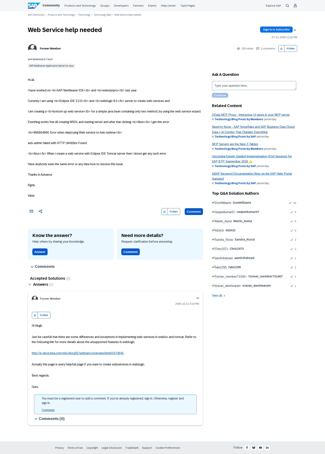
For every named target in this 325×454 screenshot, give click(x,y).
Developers (121, 5)
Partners (138, 5)
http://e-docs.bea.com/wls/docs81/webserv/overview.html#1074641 (78, 353)
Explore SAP (273, 5)
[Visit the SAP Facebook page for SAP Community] (246, 447)
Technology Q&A (102, 15)
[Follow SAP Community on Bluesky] (253, 447)
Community (51, 5)
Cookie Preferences (168, 447)
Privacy (59, 447)
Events (152, 5)
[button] (281, 48)
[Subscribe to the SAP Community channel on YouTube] (260, 447)
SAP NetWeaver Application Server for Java (51, 66)
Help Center (168, 5)
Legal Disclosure (112, 447)
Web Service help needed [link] (127, 15)
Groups (104, 5)
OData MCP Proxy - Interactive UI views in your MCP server (251, 114)
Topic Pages (187, 5)
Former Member (50, 48)
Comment (194, 211)
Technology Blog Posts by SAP (235, 136)
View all (217, 295)
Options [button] (294, 30)
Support (147, 447)
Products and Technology (80, 5)
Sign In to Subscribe (276, 29)
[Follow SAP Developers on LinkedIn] (267, 447)
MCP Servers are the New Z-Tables (235, 144)
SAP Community (36, 15)
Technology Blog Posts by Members (239, 119)
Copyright (92, 447)
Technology (84, 15)
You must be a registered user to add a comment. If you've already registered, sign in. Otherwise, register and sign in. (113, 401)
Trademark (132, 447)
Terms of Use (75, 447)
